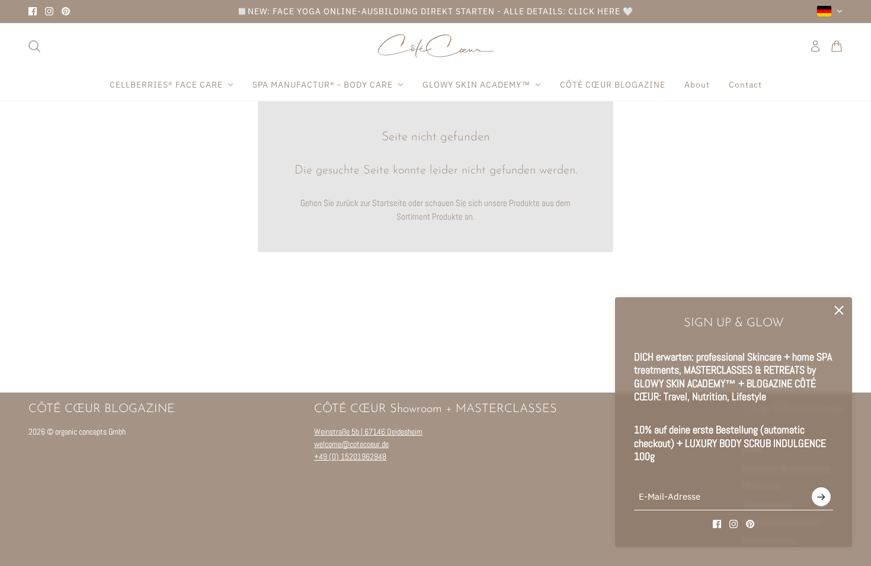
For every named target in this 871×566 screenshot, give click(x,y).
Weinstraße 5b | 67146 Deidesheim (368, 431)
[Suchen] (34, 46)
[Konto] (815, 46)
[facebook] (32, 11)
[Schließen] (839, 310)
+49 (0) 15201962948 (350, 456)
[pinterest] (65, 11)
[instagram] (49, 11)
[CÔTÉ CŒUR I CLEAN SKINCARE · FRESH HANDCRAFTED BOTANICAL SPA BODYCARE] (436, 46)
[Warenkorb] (837, 46)
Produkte (447, 216)
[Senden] (821, 496)
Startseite (389, 202)
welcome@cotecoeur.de (351, 444)
